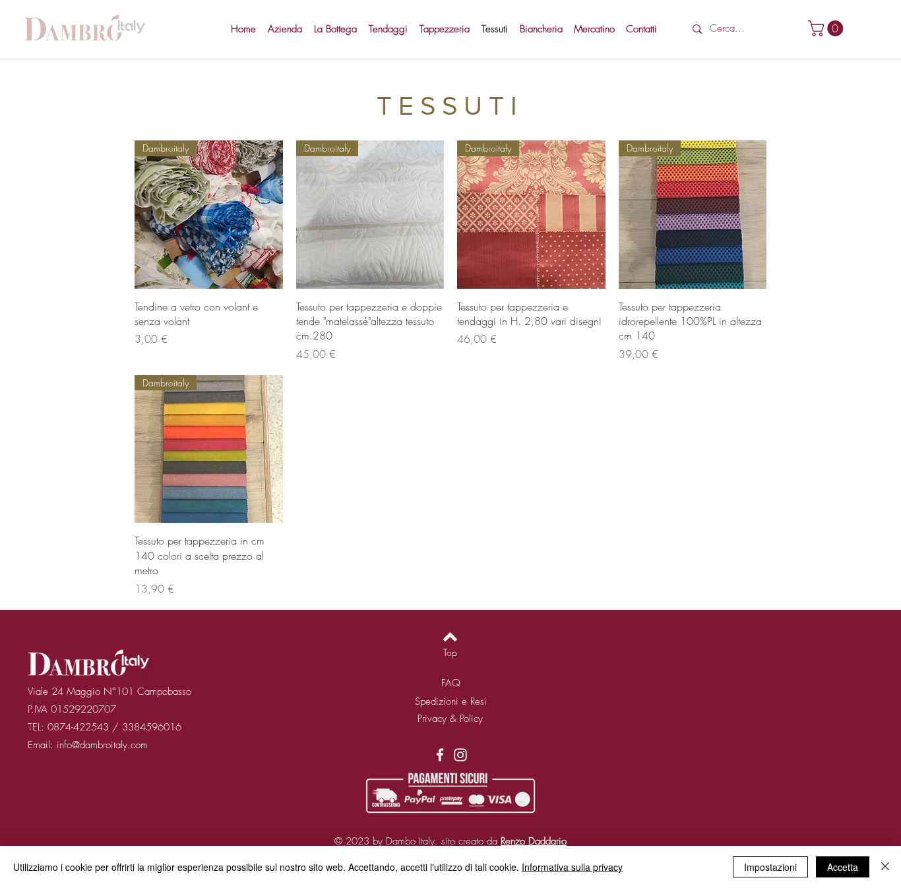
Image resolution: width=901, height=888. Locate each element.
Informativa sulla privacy (572, 866)
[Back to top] (450, 636)
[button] (827, 28)
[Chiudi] (885, 866)
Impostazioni (770, 866)
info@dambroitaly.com (102, 745)
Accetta (842, 866)
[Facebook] (440, 754)
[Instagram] (460, 754)
